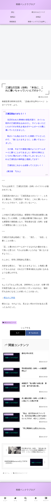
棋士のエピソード (10, 322)
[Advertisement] (25, 52)
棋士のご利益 (9, 298)
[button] (46, 365)
